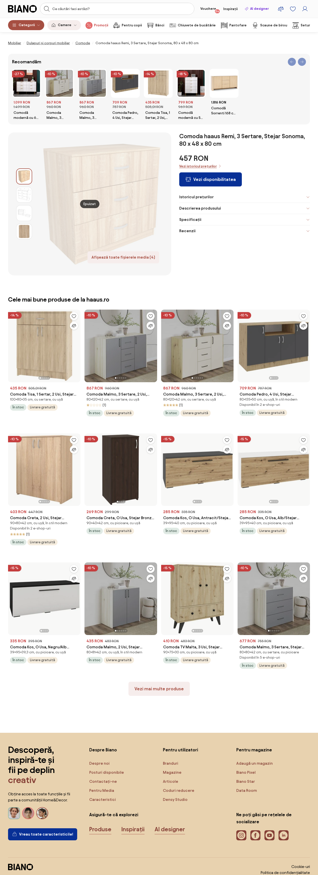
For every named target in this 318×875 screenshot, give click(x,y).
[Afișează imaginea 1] (24, 176)
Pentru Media (101, 790)
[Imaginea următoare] (76, 344)
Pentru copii (132, 25)
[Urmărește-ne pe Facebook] (255, 835)
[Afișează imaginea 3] (24, 213)
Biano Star (245, 781)
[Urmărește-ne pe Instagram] (241, 835)
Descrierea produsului (200, 208)
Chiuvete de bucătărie (197, 25)
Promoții (101, 25)
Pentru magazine (254, 749)
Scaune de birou (273, 25)
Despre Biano (103, 749)
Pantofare (238, 25)
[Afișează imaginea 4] (24, 231)
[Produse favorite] (293, 9)
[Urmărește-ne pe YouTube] (269, 835)
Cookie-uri (300, 866)
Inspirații (230, 9)
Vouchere (209, 10)
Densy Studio (175, 799)
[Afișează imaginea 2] (24, 195)
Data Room (246, 790)
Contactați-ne (103, 781)
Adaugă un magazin (254, 763)
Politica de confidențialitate (285, 872)
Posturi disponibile (106, 772)
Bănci (159, 25)
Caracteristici (102, 799)
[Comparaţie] (74, 326)
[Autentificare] (305, 9)
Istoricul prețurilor (196, 197)
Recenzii (187, 231)
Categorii (27, 25)
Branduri (170, 763)
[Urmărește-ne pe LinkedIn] (284, 835)
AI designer (259, 9)
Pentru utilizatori (180, 749)
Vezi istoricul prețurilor (198, 166)
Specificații (190, 219)
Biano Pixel (246, 772)
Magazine (172, 772)
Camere (64, 25)
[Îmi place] (74, 316)
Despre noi (99, 763)
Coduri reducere (178, 790)
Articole (170, 781)
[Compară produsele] (281, 9)
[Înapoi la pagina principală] (22, 9)
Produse (100, 829)
